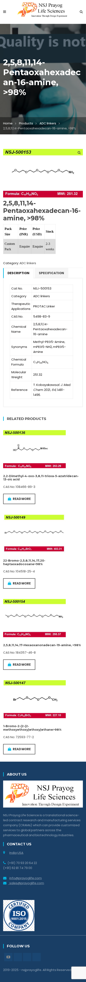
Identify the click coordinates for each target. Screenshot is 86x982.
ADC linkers (47, 123)
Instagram (27, 957)
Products (26, 123)
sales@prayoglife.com (26, 883)
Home (8, 123)
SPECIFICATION (51, 273)
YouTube (8, 957)
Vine (36, 957)
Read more (22, 499)
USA (20, 853)
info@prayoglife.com (25, 878)
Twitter (18, 957)
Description (18, 273)
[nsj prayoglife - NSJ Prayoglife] (43, 9)
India (13, 853)
